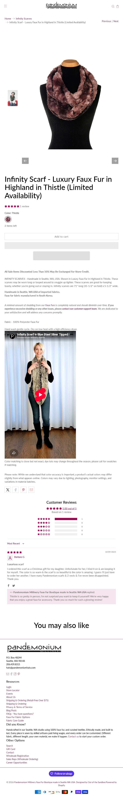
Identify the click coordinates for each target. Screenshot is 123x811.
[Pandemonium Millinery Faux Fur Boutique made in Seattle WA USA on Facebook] (11, 674)
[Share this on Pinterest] (23, 490)
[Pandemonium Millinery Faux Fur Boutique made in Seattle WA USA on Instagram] (15, 674)
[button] (12, 206)
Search (9, 745)
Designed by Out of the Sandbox (90, 782)
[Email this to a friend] (31, 490)
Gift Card (10, 749)
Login (8, 687)
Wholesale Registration (17, 755)
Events (9, 693)
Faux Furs (50, 305)
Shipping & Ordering (16, 703)
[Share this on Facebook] (15, 490)
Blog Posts (11, 710)
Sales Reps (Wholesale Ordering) (22, 759)
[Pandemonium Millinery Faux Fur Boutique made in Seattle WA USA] (61, 6)
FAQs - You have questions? (20, 713)
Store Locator (13, 690)
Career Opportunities (16, 762)
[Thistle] (8, 219)
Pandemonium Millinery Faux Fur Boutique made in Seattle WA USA (44, 782)
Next (115, 21)
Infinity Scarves (24, 18)
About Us (11, 697)
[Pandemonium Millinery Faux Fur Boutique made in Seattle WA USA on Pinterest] (18, 674)
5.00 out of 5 (69, 508)
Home (8, 18)
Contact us (73, 736)
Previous (106, 21)
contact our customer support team (79, 308)
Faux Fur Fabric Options (18, 717)
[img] (14, 552)
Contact (10, 752)
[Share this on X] (8, 490)
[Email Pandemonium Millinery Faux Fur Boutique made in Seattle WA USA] (7, 674)
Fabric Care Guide (15, 720)
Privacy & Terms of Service (19, 707)
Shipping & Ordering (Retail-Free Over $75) (27, 700)
